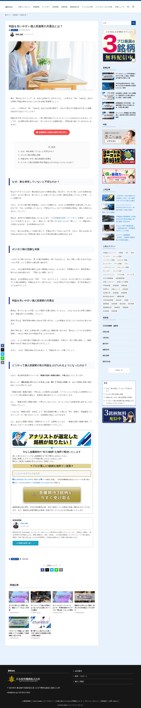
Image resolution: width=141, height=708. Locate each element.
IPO (127, 253)
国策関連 (116, 285)
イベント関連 (117, 256)
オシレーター (107, 264)
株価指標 (124, 293)
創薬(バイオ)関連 (122, 282)
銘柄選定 (117, 307)
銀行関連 (131, 304)
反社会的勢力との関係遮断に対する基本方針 (37, 483)
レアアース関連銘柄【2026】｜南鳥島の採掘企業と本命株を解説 (125, 237)
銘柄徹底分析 (107, 307)
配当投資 (123, 304)
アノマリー (106, 256)
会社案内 (78, 671)
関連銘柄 (125, 307)
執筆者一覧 (118, 370)
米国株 (126, 300)
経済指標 (114, 304)
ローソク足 (130, 274)
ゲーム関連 (118, 264)
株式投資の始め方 (109, 296)
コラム (126, 264)
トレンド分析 (117, 271)
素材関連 (106, 304)
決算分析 (119, 300)
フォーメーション (109, 274)
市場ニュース (115, 289)
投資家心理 (14, 30)
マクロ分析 (120, 274)
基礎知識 (124, 285)
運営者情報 (27, 701)
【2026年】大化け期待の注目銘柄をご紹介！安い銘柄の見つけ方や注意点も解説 (125, 198)
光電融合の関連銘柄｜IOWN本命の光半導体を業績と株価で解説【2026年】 (126, 219)
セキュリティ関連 (123, 267)
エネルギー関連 (122, 260)
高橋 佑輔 (24, 523)
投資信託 (125, 289)
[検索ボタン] (133, 7)
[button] (42, 569)
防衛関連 (114, 311)
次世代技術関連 (108, 300)
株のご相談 (79, 681)
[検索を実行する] (133, 23)
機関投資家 (120, 296)
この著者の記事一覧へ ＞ (25, 543)
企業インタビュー (109, 282)
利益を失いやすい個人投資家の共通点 (36, 159)
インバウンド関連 (109, 260)
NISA (132, 253)
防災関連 (106, 311)
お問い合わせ (113, 701)
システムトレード (109, 267)
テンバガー (106, 271)
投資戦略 (116, 293)
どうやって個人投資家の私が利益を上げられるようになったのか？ (47, 162)
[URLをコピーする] (61, 569)
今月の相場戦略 (108, 278)
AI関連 (121, 253)
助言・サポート (81, 676)
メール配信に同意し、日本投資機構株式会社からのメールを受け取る (66, 479)
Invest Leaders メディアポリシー (43, 701)
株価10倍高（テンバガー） (67, 218)
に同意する (27, 479)
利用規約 (104, 701)
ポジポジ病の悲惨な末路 (30, 155)
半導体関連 (106, 285)
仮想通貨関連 (120, 278)
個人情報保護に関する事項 (23, 479)
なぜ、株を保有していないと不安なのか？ (37, 151)
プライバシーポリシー (91, 701)
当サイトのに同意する (37, 483)
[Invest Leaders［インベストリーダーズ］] (9, 7)
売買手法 (106, 289)
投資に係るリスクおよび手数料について (69, 701)
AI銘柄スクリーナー (109, 253)
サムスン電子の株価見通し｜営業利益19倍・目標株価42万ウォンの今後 (125, 228)
